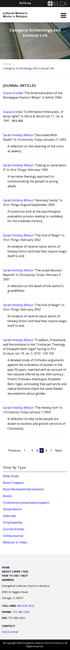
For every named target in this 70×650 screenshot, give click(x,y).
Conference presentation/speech (26, 503)
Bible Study (11, 476)
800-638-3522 (25, 606)
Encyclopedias (12, 522)
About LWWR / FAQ (15, 571)
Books (7, 496)
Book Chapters (13, 483)
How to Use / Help (15, 575)
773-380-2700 (21, 612)
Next (58, 450)
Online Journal (13, 536)
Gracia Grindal (13, 93)
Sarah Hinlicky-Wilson (18, 135)
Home (7, 64)
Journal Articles (13, 529)
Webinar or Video (15, 542)
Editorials (9, 516)
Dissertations (12, 509)
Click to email (10, 632)
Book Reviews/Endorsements (23, 489)
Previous (14, 450)
